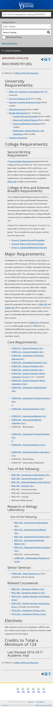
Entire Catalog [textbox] (9, 26)
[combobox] (26, 14)
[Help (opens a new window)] (49, 59)
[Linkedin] (44, 691)
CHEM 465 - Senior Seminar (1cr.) (26, 574)
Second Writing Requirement (21, 161)
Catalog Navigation (12, 51)
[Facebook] (23, 691)
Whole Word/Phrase (14, 37)
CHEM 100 (9, 308)
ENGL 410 (11, 182)
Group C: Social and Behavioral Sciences (29, 247)
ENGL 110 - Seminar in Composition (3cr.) (27, 92)
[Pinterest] (38, 691)
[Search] (48, 32)
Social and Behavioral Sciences (26, 124)
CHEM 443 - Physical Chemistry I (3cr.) (28, 409)
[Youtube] (33, 691)
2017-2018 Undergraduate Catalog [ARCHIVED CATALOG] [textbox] (27, 14)
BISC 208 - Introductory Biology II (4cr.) (28, 593)
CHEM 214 (33, 322)
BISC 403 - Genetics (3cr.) (23, 486)
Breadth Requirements (18, 113)
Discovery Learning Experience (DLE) (25, 102)
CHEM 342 (42, 304)
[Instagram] (28, 691)
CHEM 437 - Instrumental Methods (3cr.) (29, 416)
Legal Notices (40, 702)
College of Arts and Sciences (26, 73)
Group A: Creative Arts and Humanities (28, 240)
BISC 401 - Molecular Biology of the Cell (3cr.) (31, 482)
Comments (30, 702)
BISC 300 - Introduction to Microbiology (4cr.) (31, 475)
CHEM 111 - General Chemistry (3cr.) (28, 348)
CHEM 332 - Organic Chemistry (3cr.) (28, 370)
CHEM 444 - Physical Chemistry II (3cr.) (29, 445)
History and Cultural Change (25, 120)
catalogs (5, 705)
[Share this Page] (42, 59)
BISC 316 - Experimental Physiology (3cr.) (32, 537)
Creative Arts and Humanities (25, 116)
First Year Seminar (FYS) (19, 99)
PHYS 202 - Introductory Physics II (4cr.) (29, 614)
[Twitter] (18, 691)
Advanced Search (9, 43)
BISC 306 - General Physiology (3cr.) (27, 478)
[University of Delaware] (26, 8)
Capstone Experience (18, 138)
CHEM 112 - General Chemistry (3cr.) (28, 352)
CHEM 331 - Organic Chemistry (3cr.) (28, 366)
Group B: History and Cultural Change (28, 244)
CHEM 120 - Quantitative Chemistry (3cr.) (29, 362)
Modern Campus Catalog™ (44, 705)
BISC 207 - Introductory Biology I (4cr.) (28, 589)
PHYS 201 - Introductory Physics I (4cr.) (29, 610)
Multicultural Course (17, 109)
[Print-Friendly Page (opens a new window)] (45, 59)
